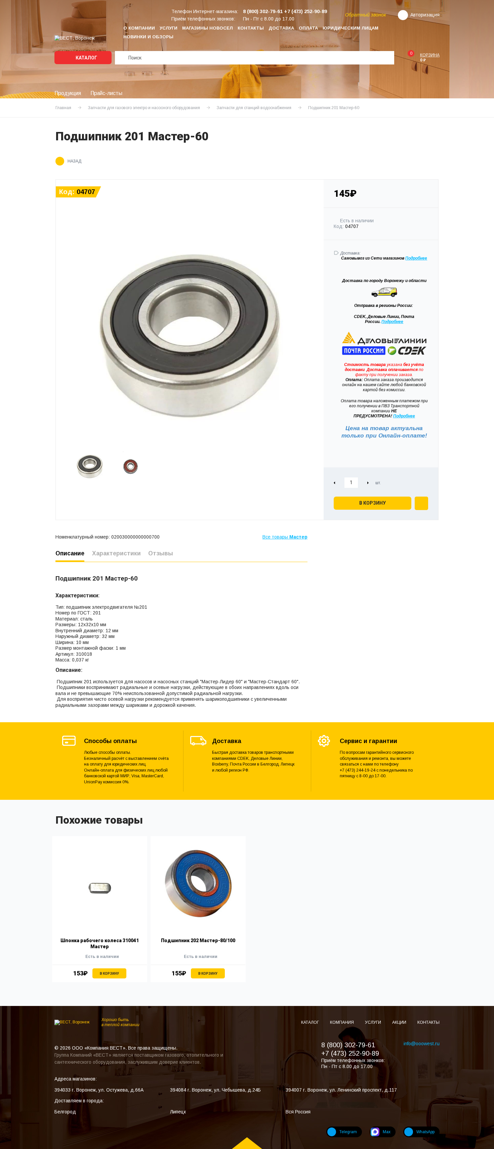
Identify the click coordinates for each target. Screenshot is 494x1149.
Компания (342, 1022)
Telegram (348, 1132)
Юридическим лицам (350, 28)
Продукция (67, 93)
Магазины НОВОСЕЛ (207, 28)
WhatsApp (425, 1132)
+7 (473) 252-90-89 (350, 1053)
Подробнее (392, 321)
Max (386, 1132)
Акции (399, 1022)
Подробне (415, 258)
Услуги (168, 28)
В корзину (372, 503)
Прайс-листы (106, 93)
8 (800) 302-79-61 (348, 1045)
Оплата (308, 28)
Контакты (251, 28)
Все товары (284, 537)
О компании (139, 28)
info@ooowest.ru (422, 1043)
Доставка (281, 28)
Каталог (86, 57)
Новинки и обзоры (148, 36)
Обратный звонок (365, 14)
